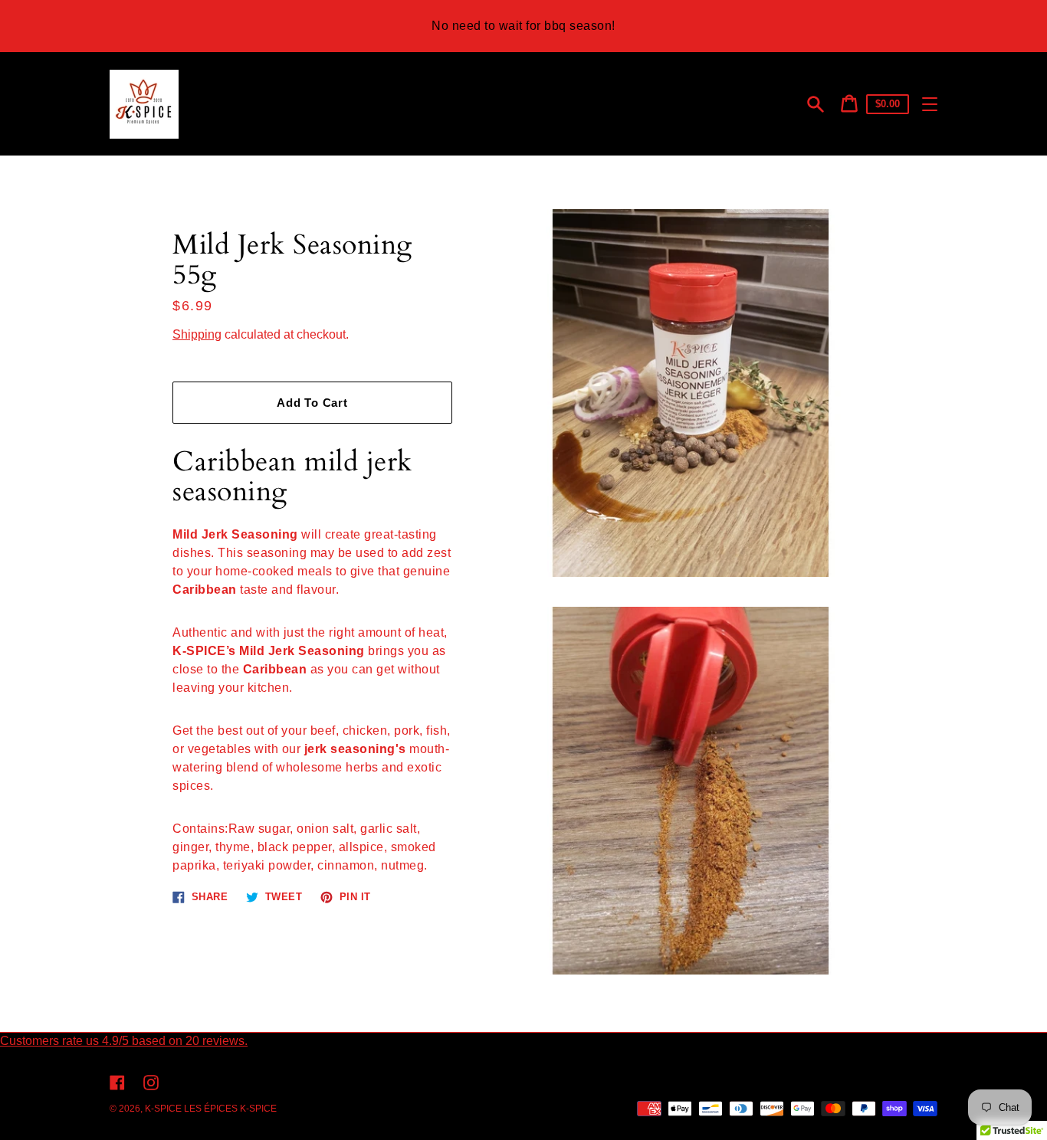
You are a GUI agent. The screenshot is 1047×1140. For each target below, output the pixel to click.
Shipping (197, 334)
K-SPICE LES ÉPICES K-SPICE (211, 1108)
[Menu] (930, 104)
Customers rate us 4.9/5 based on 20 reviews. (124, 1040)
